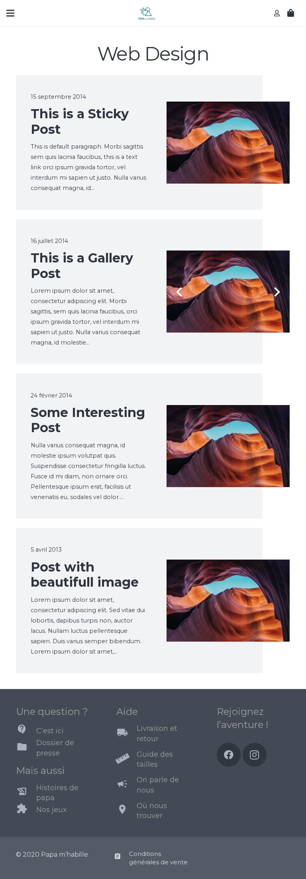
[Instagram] (255, 755)
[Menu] (10, 13)
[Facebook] (229, 755)
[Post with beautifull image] (228, 564)
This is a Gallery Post (82, 265)
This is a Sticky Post (80, 121)
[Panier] (291, 13)
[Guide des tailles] (126, 759)
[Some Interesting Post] (228, 410)
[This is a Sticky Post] (228, 106)
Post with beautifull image (85, 574)
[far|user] (278, 13)
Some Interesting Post (88, 420)
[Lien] (146, 13)
